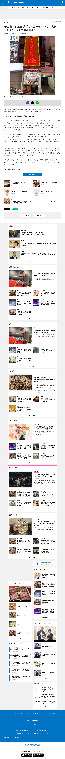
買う (28, 7)
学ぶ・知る (45, 7)
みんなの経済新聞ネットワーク (32, 745)
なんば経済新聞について (22, 730)
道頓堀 (6, 33)
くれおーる (12, 33)
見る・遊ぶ (21, 7)
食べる (13, 7)
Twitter (56, 3)
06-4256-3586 (45, 109)
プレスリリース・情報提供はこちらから (40, 730)
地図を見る (32, 174)
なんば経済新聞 (15, 2)
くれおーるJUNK (24, 33)
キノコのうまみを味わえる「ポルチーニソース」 (21, 116)
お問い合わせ (38, 733)
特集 (52, 7)
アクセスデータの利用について (25, 733)
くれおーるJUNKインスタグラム (43, 201)
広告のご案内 (47, 733)
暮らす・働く (35, 7)
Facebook (53, 3)
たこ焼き (17, 33)
